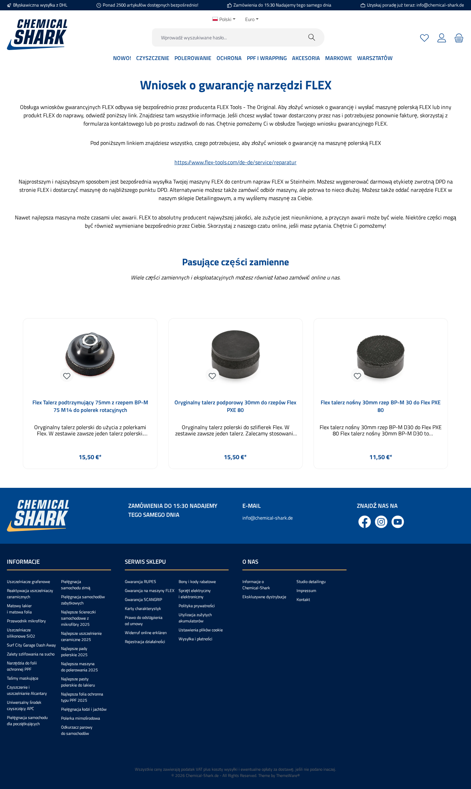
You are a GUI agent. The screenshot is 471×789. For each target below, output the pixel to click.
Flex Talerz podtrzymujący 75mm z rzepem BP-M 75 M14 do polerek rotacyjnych (90, 406)
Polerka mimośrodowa (80, 718)
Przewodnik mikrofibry (26, 621)
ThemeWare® (288, 775)
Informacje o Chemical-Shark (256, 584)
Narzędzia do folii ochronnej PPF (22, 666)
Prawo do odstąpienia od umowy (143, 620)
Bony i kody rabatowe (197, 581)
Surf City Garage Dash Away (31, 645)
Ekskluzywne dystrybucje (264, 596)
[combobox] (226, 37)
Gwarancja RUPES (140, 581)
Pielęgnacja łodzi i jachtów (84, 709)
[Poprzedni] (19, 394)
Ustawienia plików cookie (201, 630)
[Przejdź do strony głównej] (37, 34)
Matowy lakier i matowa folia (19, 608)
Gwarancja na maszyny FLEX (149, 590)
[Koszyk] (458, 37)
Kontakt (303, 599)
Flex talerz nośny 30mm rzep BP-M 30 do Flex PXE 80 (381, 406)
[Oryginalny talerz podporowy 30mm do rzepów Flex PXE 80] (235, 357)
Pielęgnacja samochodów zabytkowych (83, 599)
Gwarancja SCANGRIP (143, 599)
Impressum (306, 590)
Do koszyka (90, 473)
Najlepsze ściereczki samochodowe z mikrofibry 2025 (78, 618)
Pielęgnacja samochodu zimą (75, 584)
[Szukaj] (311, 37)
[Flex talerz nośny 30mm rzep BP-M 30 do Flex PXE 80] (381, 357)
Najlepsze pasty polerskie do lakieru (78, 681)
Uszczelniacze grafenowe (28, 581)
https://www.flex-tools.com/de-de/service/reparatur (235, 162)
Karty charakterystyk (143, 608)
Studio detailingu (311, 581)
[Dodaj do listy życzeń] (67, 375)
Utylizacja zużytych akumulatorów (195, 617)
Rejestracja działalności (145, 641)
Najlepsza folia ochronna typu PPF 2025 (82, 697)
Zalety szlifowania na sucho (30, 654)
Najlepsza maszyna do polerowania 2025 (79, 666)
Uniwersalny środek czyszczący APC (24, 705)
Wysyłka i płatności (195, 638)
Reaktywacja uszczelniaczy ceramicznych (30, 593)
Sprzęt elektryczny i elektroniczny (195, 593)
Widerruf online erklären (146, 632)
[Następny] (452, 394)
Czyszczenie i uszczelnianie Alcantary (27, 690)
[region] (235, 394)
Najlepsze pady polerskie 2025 (74, 651)
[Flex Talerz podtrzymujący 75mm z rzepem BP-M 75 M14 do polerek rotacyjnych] (90, 357)
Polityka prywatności (197, 605)
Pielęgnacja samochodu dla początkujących (27, 720)
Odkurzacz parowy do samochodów (76, 730)
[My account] (442, 37)
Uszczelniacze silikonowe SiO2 (21, 633)
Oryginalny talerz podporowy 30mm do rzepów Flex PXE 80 (235, 406)
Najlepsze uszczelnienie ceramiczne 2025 (81, 636)
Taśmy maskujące (22, 678)
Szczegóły (380, 473)
